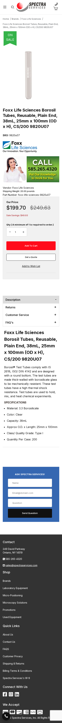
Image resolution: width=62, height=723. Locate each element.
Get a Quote (31, 257)
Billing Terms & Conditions (17, 670)
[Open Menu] (4, 7)
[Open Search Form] (12, 7)
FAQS (6, 649)
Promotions (9, 609)
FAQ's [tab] (9, 322)
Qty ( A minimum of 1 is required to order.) (30, 224)
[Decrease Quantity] (10, 232)
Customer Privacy (13, 656)
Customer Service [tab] (17, 315)
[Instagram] (11, 694)
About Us (8, 634)
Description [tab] (13, 299)
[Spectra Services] (31, 6)
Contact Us (9, 641)
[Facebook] (5, 694)
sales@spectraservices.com (21, 565)
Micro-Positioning (13, 595)
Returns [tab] (10, 307)
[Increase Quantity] (23, 232)
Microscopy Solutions (15, 602)
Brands (7, 580)
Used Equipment (12, 617)
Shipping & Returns (13, 663)
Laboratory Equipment (15, 588)
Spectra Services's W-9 (16, 678)
